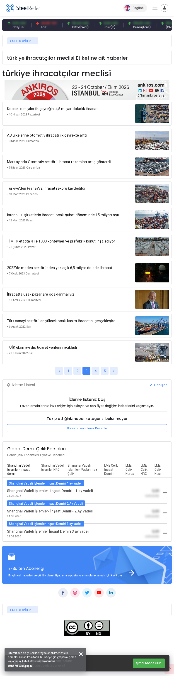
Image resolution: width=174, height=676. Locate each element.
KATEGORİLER (21, 41)
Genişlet (160, 385)
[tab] (23, 469)
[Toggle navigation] (164, 8)
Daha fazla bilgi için (20, 666)
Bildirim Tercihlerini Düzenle (87, 428)
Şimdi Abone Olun (149, 663)
